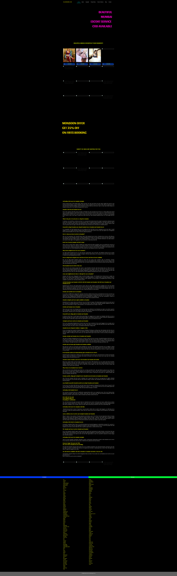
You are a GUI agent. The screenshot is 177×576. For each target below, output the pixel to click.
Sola (63, 538)
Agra (89, 504)
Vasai (90, 539)
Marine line (90, 547)
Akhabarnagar (65, 554)
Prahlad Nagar (65, 545)
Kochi (90, 496)
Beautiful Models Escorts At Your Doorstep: (88, 43)
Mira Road (64, 487)
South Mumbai (91, 481)
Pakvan (64, 565)
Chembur (64, 480)
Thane (90, 540)
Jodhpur (90, 516)
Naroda (64, 552)
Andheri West (91, 543)
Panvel (64, 492)
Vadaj (90, 512)
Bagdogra (90, 506)
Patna (90, 505)
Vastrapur (64, 517)
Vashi (90, 538)
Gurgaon (64, 505)
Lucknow (90, 525)
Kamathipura (91, 551)
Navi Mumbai (91, 531)
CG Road (64, 559)
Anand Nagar (65, 544)
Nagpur (64, 499)
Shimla (90, 510)
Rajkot (90, 530)
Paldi (64, 569)
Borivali (90, 557)
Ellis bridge (65, 563)
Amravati (64, 506)
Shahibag (90, 534)
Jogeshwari (91, 554)
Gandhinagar (65, 525)
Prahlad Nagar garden (66, 546)
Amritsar (64, 498)
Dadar (64, 494)
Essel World (91, 563)
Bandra (64, 486)
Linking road (91, 545)
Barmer (90, 518)
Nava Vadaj (90, 511)
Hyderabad (90, 497)
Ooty (89, 494)
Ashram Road (65, 530)
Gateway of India (91, 546)
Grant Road (90, 550)
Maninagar (64, 536)
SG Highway (65, 513)
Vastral (64, 551)
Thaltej (64, 566)
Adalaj (64, 547)
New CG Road (65, 560)
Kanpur (64, 500)
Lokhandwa (90, 480)
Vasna (90, 564)
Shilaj (64, 524)
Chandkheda (65, 533)
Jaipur (90, 519)
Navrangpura (65, 558)
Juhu (64, 491)
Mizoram (64, 510)
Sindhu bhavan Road (66, 516)
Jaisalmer (90, 517)
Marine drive (91, 549)
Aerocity (64, 501)
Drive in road (65, 564)
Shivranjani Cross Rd (92, 513)
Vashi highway (91, 552)
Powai (64, 481)
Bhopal (64, 518)
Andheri (64, 504)
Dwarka (64, 493)
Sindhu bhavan (65, 514)
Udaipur (90, 514)
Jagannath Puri (65, 511)
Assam (64, 507)
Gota (64, 539)
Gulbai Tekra (65, 567)
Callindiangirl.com (67, 1)
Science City (65, 537)
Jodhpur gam (91, 533)
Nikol (64, 557)
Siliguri (90, 479)
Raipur (90, 501)
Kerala (90, 500)
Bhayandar (90, 558)
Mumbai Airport (91, 484)
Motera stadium (65, 534)
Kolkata (90, 485)
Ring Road (64, 527)
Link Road (64, 490)
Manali (90, 483)
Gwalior (90, 503)
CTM (64, 553)
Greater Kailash (65, 484)
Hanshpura (64, 556)
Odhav (64, 550)
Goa (63, 479)
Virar (89, 559)
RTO (63, 549)
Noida (64, 503)
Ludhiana (64, 496)
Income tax (65, 531)
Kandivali (90, 556)
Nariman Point (65, 485)
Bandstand (90, 560)
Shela (64, 523)
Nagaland (90, 490)
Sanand (64, 521)
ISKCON (64, 543)
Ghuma (64, 520)
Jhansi (90, 486)
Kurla (90, 537)
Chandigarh (90, 526)
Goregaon (90, 553)
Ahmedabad (91, 487)
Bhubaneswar (65, 512)
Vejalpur (90, 532)
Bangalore (90, 520)
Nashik (64, 497)
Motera (64, 532)
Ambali (64, 519)
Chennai (90, 521)
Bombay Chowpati (66, 483)
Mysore (90, 499)
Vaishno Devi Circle (66, 526)
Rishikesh (90, 491)
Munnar (90, 493)
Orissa (90, 492)
